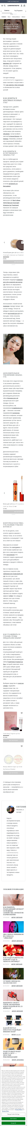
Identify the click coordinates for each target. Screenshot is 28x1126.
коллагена (16, 413)
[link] (21, 5)
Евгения (21, 807)
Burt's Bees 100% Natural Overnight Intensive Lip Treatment (11, 203)
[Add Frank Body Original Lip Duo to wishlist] (22, 713)
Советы (6, 10)
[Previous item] (4, 242)
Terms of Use (5, 1111)
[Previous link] (1, 11)
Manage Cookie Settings (13, 1114)
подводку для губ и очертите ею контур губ (13, 282)
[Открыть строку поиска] (4, 5)
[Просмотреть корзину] (24, 5)
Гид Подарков (18, 10)
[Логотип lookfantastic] (13, 5)
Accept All (13, 1123)
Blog (9, 16)
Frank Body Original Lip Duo (11, 733)
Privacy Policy (18, 1109)
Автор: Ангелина (18, 1060)
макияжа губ (7, 63)
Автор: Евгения (16, 917)
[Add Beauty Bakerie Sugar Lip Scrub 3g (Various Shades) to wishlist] (22, 746)
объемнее (6, 134)
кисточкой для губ (14, 313)
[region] (13, 1096)
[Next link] (26, 11)
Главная (4, 16)
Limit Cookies (13, 1118)
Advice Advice (16, 16)
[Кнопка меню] (1, 5)
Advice (23, 16)
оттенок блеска (14, 136)
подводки (6, 306)
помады (5, 139)
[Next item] (22, 242)
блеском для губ (12, 398)
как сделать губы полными (15, 85)
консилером (11, 555)
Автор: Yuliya (16, 1034)
